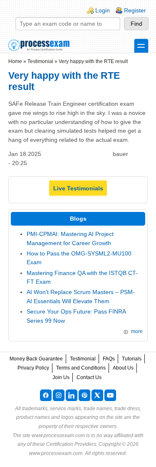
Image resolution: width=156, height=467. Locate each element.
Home (15, 61)
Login (102, 10)
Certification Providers (71, 444)
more (137, 331)
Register (135, 10)
